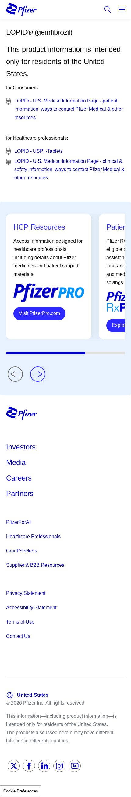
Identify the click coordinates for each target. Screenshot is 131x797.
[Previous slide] (15, 374)
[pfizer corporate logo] (21, 9)
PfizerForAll (19, 522)
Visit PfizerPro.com (39, 313)
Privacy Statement (25, 593)
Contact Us (18, 636)
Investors (21, 447)
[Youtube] (75, 766)
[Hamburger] (122, 9)
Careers (19, 478)
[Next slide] (37, 374)
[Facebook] (29, 766)
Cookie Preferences (20, 791)
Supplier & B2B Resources (35, 565)
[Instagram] (59, 766)
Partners (20, 493)
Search (108, 9)
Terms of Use (20, 621)
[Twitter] (14, 766)
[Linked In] (44, 766)
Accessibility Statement (31, 607)
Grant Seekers (21, 550)
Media (16, 462)
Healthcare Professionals (33, 536)
